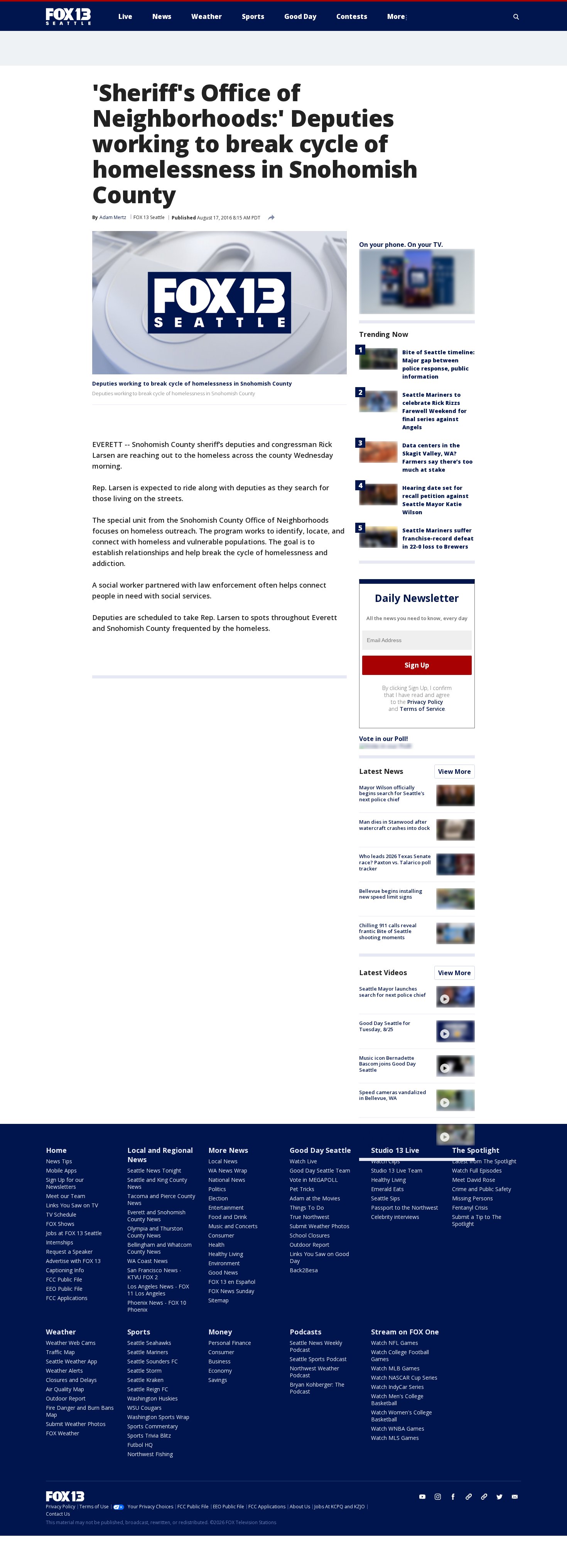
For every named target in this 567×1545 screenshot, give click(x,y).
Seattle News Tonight (154, 1170)
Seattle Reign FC (147, 1389)
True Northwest (309, 1216)
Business (219, 1361)
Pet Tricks (302, 1189)
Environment (224, 1263)
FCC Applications (67, 1298)
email (515, 1497)
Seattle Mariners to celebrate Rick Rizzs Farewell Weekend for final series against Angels (434, 411)
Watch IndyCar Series (397, 1386)
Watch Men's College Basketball (397, 1399)
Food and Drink (227, 1216)
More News (228, 1150)
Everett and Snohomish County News (156, 1215)
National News (226, 1179)
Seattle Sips (385, 1198)
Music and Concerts (233, 1226)
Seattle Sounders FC (152, 1361)
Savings (217, 1380)
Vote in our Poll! (383, 738)
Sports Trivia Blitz (149, 1435)
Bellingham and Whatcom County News (159, 1248)
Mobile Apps (61, 1170)
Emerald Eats (387, 1189)
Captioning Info (65, 1270)
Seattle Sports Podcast (318, 1359)
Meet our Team (65, 1196)
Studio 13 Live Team (396, 1170)
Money (220, 1331)
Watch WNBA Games (397, 1428)
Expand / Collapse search (516, 16)
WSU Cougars (144, 1407)
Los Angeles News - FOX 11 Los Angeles (158, 1290)
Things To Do (307, 1207)
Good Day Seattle (320, 1150)
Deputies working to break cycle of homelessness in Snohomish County (192, 383)
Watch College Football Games (400, 1355)
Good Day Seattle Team (320, 1170)
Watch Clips (385, 1161)
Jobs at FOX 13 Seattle (74, 1233)
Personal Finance (229, 1342)
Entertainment (226, 1207)
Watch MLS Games (395, 1437)
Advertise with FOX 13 (73, 1261)
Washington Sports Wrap (158, 1417)
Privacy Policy (425, 701)
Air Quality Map (65, 1389)
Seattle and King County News (157, 1183)
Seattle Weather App (71, 1361)
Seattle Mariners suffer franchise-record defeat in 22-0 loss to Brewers (438, 538)
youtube (422, 1497)
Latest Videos (383, 972)
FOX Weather (62, 1433)
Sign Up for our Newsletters (65, 1183)
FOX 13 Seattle (149, 217)
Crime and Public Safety (481, 1189)
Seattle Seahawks (149, 1342)
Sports (138, 1331)
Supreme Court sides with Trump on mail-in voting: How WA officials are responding (390, 1135)
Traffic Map (60, 1352)
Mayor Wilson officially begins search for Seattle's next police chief (391, 793)
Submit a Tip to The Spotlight (476, 1220)
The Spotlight (476, 1150)
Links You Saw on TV (72, 1205)
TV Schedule (61, 1214)
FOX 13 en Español (231, 1281)
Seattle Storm (144, 1370)
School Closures (310, 1235)
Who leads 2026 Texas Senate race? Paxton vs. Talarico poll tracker (395, 862)
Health (216, 1244)
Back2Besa (304, 1270)
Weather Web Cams (71, 1342)
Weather (61, 1331)
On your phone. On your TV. (401, 244)
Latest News (381, 771)
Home (56, 1150)
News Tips (59, 1161)
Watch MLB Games (395, 1368)
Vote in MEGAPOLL (314, 1179)
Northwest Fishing (150, 1454)
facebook (453, 1497)
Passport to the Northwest (404, 1207)
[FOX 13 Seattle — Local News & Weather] (71, 16)
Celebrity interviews (395, 1216)
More (396, 16)
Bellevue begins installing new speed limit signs (390, 894)
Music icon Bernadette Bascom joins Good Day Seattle (387, 1063)
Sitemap (218, 1300)
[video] (455, 997)
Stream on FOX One (405, 1331)
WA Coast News (147, 1261)
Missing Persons (472, 1198)
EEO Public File (64, 1288)
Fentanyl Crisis (470, 1207)
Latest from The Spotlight (484, 1161)
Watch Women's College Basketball (401, 1416)
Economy (220, 1370)
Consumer (221, 1235)
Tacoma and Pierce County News (161, 1199)
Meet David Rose (473, 1179)
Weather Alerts (64, 1370)
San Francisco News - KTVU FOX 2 (154, 1273)
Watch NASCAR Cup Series (404, 1377)
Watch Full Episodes (477, 1170)
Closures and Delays (71, 1380)
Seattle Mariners (147, 1352)
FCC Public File (64, 1279)
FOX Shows (60, 1223)
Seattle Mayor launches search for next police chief (392, 991)
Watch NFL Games (394, 1342)
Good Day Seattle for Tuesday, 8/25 (384, 1026)
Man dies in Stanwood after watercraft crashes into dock (394, 824)
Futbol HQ (140, 1444)
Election (218, 1198)
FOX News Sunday (231, 1291)
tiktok (468, 1497)
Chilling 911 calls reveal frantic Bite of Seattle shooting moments (388, 931)
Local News (223, 1161)
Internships (59, 1242)
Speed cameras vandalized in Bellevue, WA (392, 1095)
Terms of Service (422, 708)
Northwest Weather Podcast (314, 1372)
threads (484, 1497)
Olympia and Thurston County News (155, 1232)
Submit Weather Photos (319, 1226)
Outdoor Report (309, 1244)
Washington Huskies (152, 1398)
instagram (438, 1497)
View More (454, 771)
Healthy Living (225, 1254)
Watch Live (303, 1161)
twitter (499, 1497)
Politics (217, 1189)
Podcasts (305, 1331)
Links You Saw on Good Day (319, 1257)
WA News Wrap (227, 1170)
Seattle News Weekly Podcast (316, 1346)
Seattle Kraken (145, 1380)
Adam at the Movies (315, 1198)
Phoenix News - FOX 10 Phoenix (156, 1306)
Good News (223, 1272)
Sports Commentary (152, 1426)
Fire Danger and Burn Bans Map (80, 1411)
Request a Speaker (69, 1251)
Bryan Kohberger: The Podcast (317, 1388)
